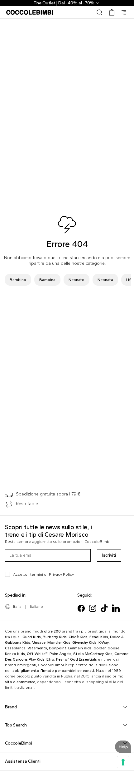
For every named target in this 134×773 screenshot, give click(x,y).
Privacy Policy (61, 574)
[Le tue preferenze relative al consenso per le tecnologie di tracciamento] (123, 762)
